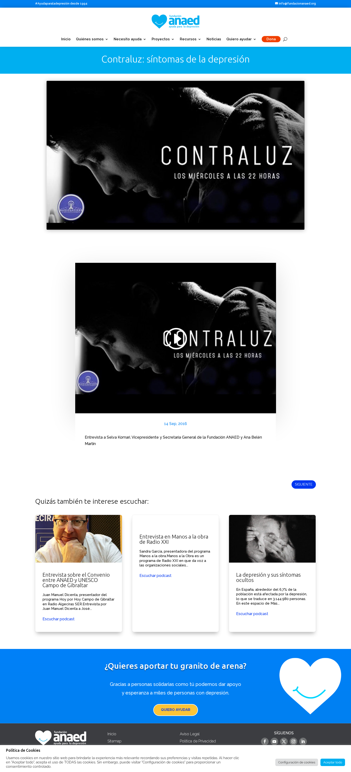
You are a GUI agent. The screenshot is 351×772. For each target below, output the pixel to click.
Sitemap (114, 741)
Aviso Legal (190, 734)
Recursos (188, 39)
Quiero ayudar (239, 39)
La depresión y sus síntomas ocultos (272, 573)
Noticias (214, 39)
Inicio (66, 39)
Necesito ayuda (128, 39)
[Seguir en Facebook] (265, 741)
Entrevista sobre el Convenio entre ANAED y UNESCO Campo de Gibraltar (78, 573)
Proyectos (161, 39)
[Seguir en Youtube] (274, 741)
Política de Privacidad (198, 741)
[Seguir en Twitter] (284, 741)
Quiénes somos (90, 39)
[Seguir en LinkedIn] (303, 741)
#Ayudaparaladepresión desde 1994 (61, 3)
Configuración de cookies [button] (296, 762)
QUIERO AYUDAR (175, 710)
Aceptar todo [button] (332, 762)
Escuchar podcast (58, 619)
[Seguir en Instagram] (293, 741)
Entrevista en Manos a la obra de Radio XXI (175, 573)
